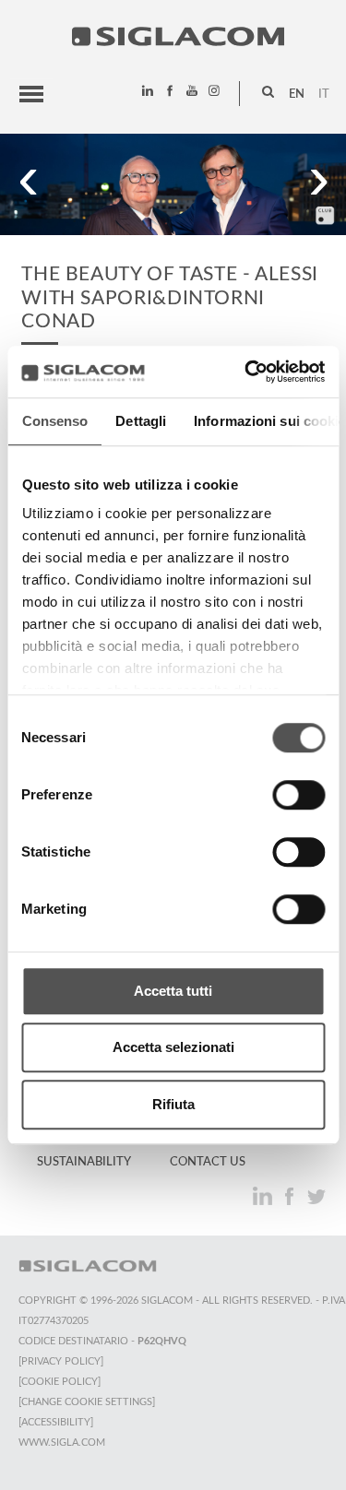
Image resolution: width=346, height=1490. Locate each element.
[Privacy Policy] (60, 1361)
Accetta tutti (173, 991)
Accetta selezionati (173, 1047)
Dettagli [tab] (140, 421)
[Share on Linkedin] (264, 1196)
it (323, 94)
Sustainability (84, 1161)
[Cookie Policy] (59, 1382)
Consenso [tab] (54, 421)
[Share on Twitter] (316, 1196)
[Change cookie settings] (86, 1402)
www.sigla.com (61, 1442)
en (296, 94)
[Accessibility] (55, 1422)
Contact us (207, 1161)
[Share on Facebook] (291, 1196)
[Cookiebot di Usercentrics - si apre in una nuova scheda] (246, 372)
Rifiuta (173, 1104)
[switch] (298, 795)
